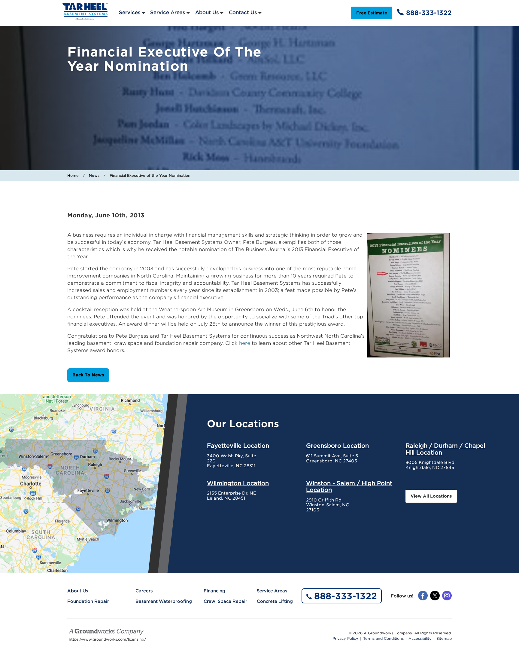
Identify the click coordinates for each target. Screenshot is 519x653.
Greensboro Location (337, 445)
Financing (214, 590)
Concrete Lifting (275, 601)
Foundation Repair (88, 601)
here (245, 343)
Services (129, 12)
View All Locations (431, 496)
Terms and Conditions (383, 638)
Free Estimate (371, 13)
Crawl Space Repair (225, 601)
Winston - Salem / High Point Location (349, 486)
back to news (88, 374)
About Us (207, 12)
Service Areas (167, 12)
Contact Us (243, 12)
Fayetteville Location (238, 445)
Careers (144, 590)
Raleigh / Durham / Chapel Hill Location (445, 448)
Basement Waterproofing (163, 601)
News (94, 175)
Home (73, 175)
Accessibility (420, 638)
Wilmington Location (238, 483)
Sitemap (444, 638)
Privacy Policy (345, 638)
